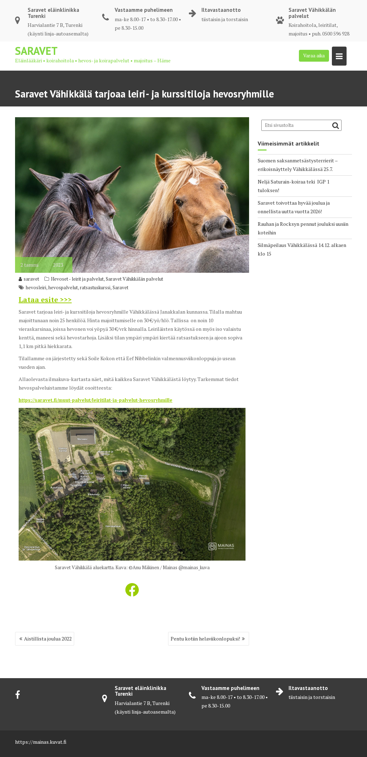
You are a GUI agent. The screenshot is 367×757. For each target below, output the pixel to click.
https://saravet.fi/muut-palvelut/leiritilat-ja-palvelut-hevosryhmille (95, 400)
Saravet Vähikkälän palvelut (134, 279)
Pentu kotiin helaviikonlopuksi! (205, 638)
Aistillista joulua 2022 (48, 638)
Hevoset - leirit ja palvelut (77, 279)
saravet (31, 279)
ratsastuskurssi (95, 287)
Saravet (36, 51)
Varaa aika (314, 55)
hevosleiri (36, 287)
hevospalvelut (63, 287)
